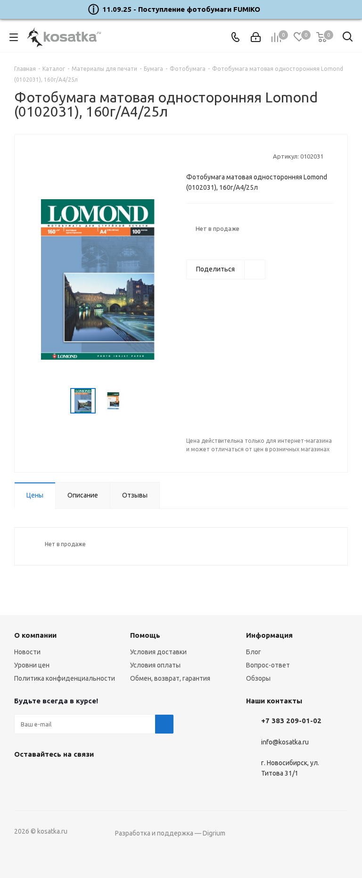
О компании (35, 635)
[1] (190, 156)
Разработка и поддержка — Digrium (170, 833)
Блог (253, 652)
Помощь (145, 635)
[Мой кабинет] (256, 37)
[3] (208, 156)
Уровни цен (31, 665)
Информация (269, 635)
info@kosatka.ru (285, 742)
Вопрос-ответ (268, 665)
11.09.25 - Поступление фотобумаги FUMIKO (181, 9)
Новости (27, 652)
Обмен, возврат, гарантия (170, 678)
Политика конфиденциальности (64, 678)
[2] (199, 156)
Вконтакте (23, 776)
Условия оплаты (155, 665)
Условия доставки (158, 652)
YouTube (47, 776)
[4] (217, 156)
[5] (226, 156)
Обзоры (258, 678)
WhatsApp (70, 776)
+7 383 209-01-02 (291, 721)
